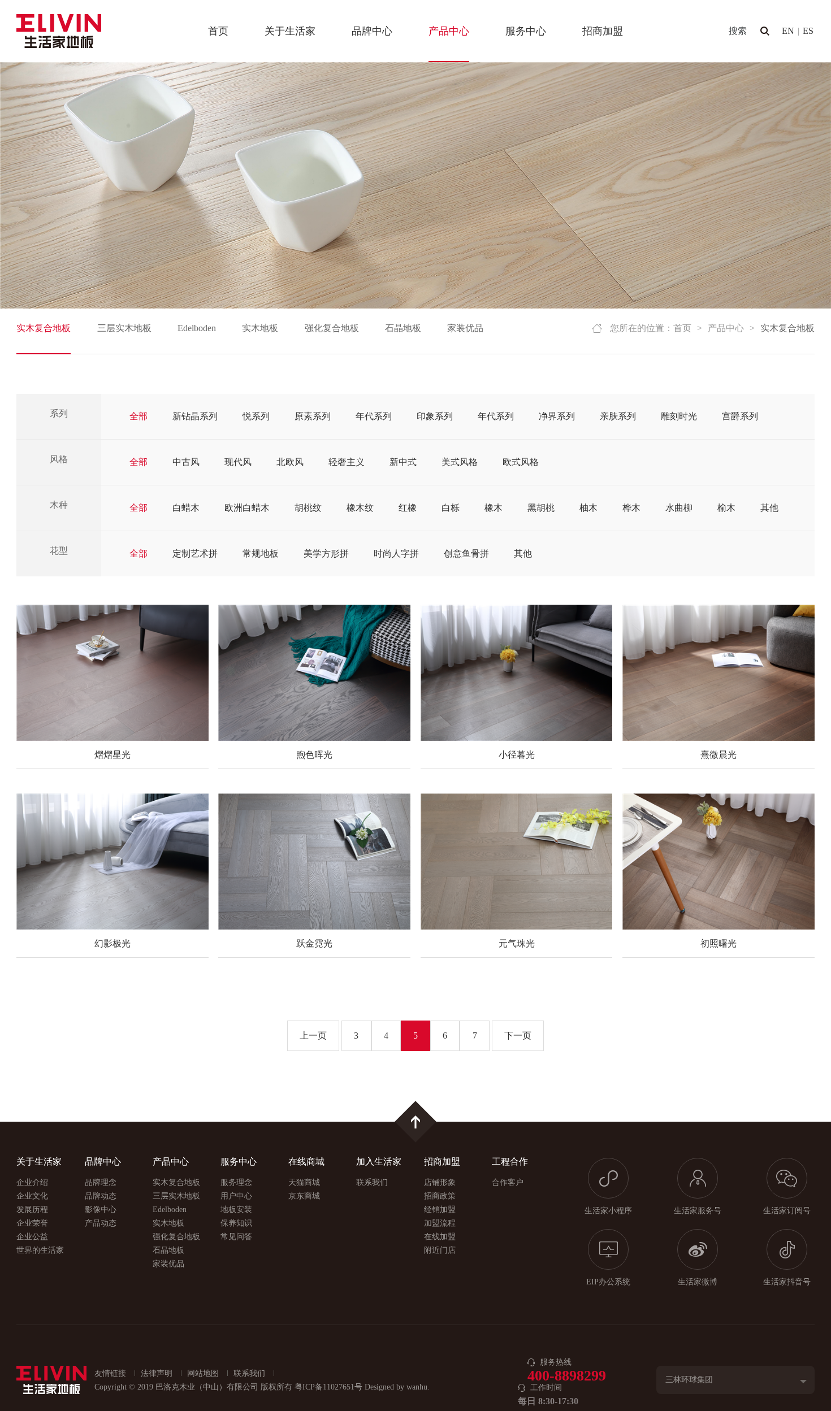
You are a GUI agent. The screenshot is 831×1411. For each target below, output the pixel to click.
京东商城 (304, 1196)
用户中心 (236, 1196)
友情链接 (110, 1373)
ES (808, 31)
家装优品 (465, 328)
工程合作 (510, 1161)
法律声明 (156, 1373)
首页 (218, 31)
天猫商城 (304, 1182)
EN (788, 31)
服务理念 (236, 1182)
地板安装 (236, 1209)
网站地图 (203, 1373)
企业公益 (32, 1236)
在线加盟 (440, 1236)
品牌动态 (100, 1196)
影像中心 (100, 1209)
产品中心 (449, 31)
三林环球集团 (689, 1379)
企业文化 (32, 1196)
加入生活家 (378, 1161)
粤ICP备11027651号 (328, 1387)
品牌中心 (372, 31)
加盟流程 (440, 1223)
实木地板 (260, 328)
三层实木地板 (124, 328)
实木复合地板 (43, 328)
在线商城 (306, 1161)
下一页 (517, 1035)
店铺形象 (440, 1182)
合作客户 (507, 1182)
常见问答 (236, 1236)
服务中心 (525, 31)
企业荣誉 (32, 1223)
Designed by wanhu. (397, 1387)
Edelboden (197, 328)
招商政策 (440, 1196)
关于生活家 (290, 31)
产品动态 (100, 1223)
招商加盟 (602, 31)
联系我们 (372, 1182)
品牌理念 (100, 1182)
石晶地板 (403, 328)
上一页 (313, 1035)
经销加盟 (440, 1209)
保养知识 (236, 1223)
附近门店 (440, 1250)
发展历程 (32, 1209)
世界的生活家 (40, 1250)
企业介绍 (32, 1182)
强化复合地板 (332, 328)
